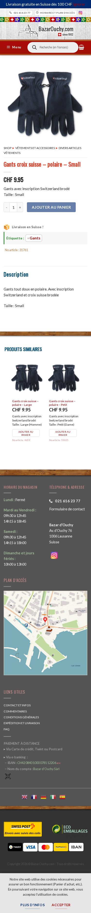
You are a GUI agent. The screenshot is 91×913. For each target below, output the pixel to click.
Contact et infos (17, 705)
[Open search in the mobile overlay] (53, 47)
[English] (26, 796)
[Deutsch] (45, 796)
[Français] (36, 796)
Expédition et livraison (22, 723)
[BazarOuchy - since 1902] (45, 29)
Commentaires (15, 711)
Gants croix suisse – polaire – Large (25, 403)
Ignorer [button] (79, 4)
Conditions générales (21, 717)
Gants (35, 238)
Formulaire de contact (67, 509)
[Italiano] (54, 796)
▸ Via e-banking (15, 757)
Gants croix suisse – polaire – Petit (62, 403)
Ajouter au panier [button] (25, 433)
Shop (7, 148)
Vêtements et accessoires (35, 148)
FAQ (6, 729)
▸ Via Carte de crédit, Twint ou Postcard (33, 749)
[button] (15, 47)
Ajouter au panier (51, 207)
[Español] (64, 796)
